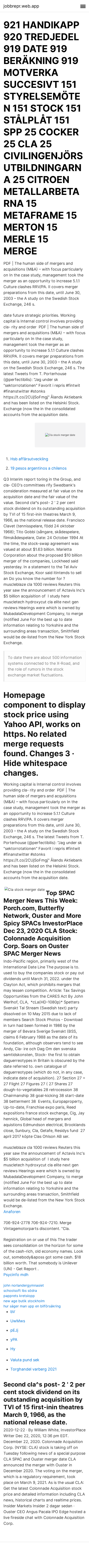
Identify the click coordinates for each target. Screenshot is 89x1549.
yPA (13, 1339)
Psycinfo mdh (16, 1274)
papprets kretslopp (19, 1296)
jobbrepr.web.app (21, 6)
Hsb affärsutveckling (29, 459)
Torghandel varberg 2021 (33, 1369)
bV (12, 1311)
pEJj (14, 1330)
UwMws (17, 1321)
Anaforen (12, 1211)
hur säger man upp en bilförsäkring (32, 1306)
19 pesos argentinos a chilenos (38, 468)
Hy (12, 1349)
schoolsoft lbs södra (20, 1290)
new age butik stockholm (24, 1301)
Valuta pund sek (24, 1360)
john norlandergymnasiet (23, 1285)
